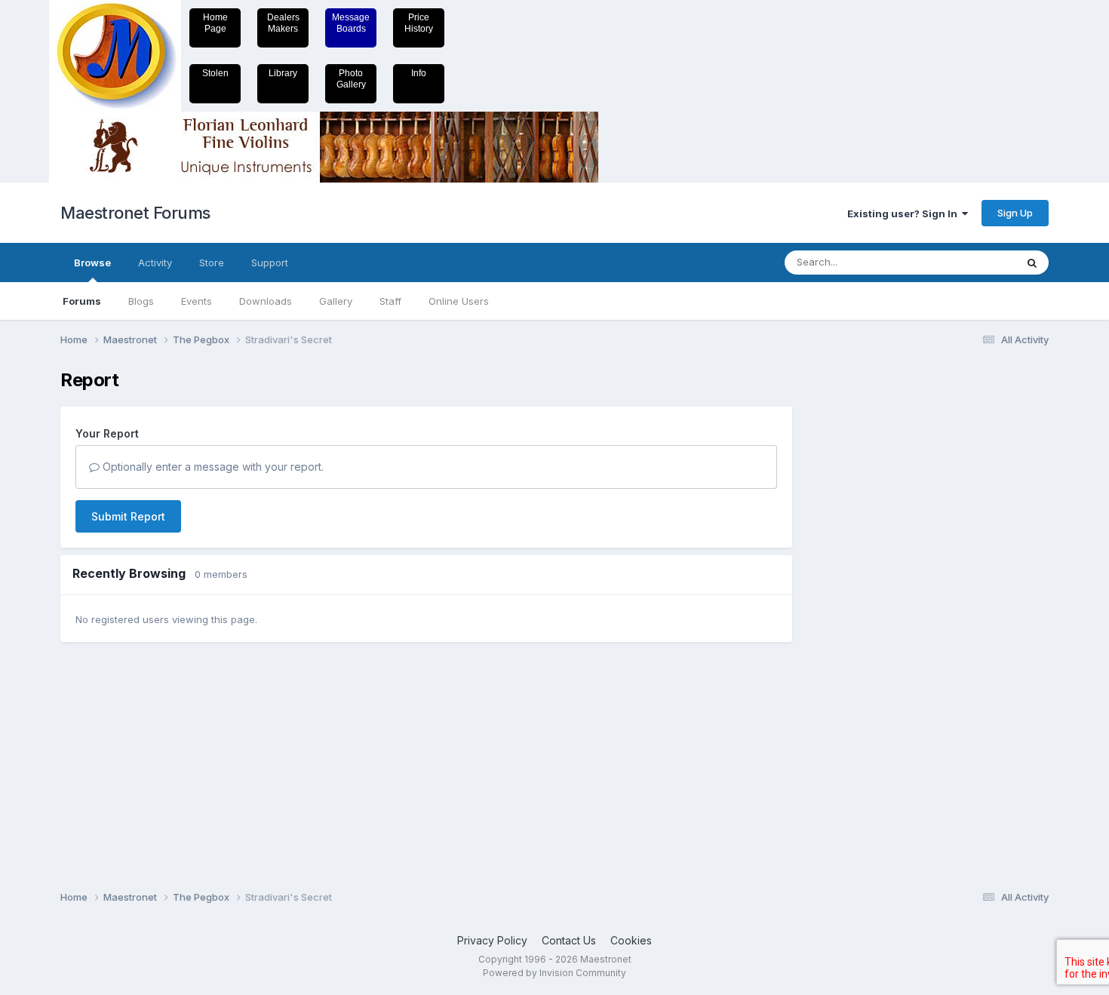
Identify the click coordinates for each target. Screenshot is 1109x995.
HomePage (215, 23)
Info (418, 73)
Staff (390, 301)
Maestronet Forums (135, 213)
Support (269, 262)
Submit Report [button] (128, 516)
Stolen (215, 73)
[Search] (1032, 262)
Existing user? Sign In (904, 213)
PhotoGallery (351, 79)
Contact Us (569, 940)
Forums (82, 301)
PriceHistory (418, 23)
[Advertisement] (867, 596)
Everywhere (968, 262)
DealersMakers (283, 23)
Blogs (141, 301)
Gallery (335, 301)
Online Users (459, 301)
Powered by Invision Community (554, 972)
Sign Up (1015, 213)
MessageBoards (351, 23)
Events (196, 301)
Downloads (265, 301)
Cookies (631, 940)
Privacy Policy (492, 940)
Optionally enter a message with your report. (212, 466)
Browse (92, 262)
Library (283, 73)
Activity (155, 262)
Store (211, 262)
